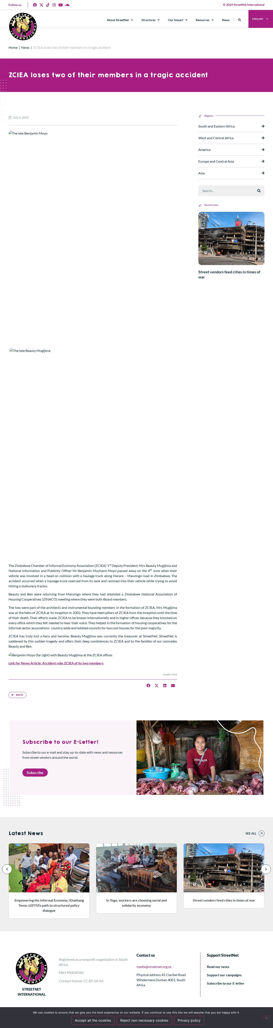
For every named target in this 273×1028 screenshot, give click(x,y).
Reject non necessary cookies (144, 1020)
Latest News (26, 833)
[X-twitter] (41, 5)
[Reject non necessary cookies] (266, 1017)
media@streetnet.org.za (153, 967)
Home (13, 47)
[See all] (261, 833)
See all (250, 833)
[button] (239, 19)
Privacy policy (189, 1020)
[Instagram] (54, 5)
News (225, 20)
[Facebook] (35, 5)
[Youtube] (60, 5)
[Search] (259, 191)
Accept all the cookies (93, 1020)
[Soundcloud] (67, 5)
